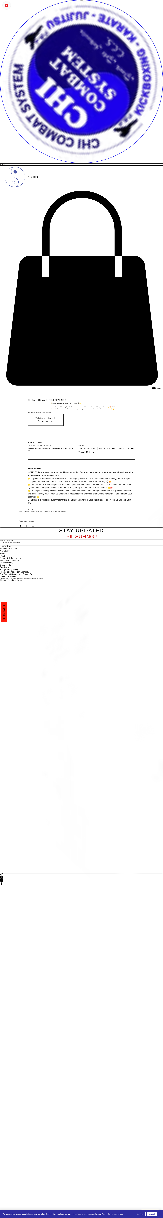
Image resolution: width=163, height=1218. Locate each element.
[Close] (159, 1214)
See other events (45, 421)
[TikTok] (81, 874)
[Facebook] (81, 883)
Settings (140, 1214)
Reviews (4, 612)
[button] (81, 288)
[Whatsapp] (81, 877)
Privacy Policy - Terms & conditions (109, 1214)
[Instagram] (81, 880)
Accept (152, 1214)
